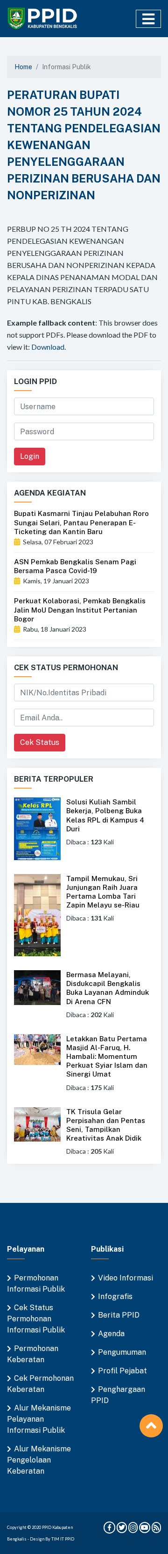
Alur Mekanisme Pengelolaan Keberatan (39, 1460)
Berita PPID (119, 1315)
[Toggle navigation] (148, 19)
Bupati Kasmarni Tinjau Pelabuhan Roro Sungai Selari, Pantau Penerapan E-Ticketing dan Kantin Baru (81, 522)
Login (29, 456)
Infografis (115, 1296)
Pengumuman (122, 1352)
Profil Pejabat (122, 1370)
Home (23, 67)
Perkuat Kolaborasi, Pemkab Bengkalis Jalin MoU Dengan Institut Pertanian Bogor (80, 609)
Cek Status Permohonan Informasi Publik (36, 1318)
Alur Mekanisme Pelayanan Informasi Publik (39, 1419)
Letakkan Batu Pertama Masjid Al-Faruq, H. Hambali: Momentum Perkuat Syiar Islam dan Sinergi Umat (106, 1056)
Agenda (111, 1333)
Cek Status (39, 742)
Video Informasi (125, 1277)
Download (47, 346)
